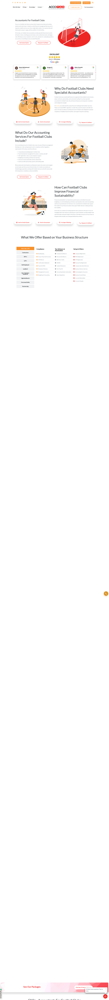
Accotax (58, 105)
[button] (92, 2)
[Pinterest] (25, 2)
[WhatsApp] (23, 2)
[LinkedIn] (21, 2)
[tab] (25, 248)
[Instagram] (16, 2)
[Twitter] (18, 2)
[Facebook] (13, 2)
